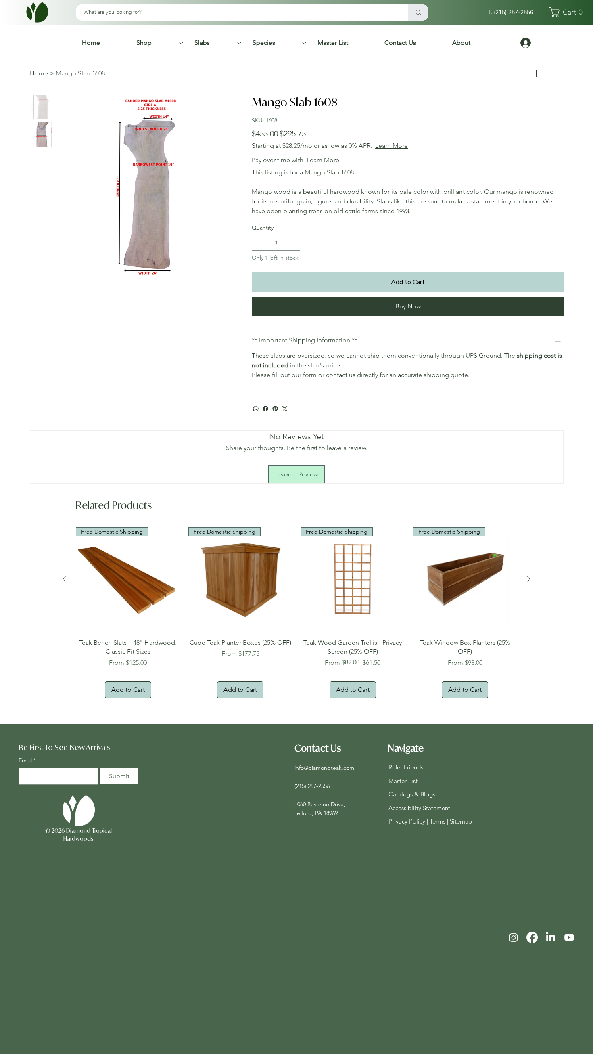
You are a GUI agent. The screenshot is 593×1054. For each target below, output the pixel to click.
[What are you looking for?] (418, 12)
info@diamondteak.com (324, 767)
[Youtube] (569, 937)
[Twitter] (285, 408)
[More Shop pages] (181, 43)
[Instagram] (513, 937)
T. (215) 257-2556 (510, 12)
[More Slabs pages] (239, 43)
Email (27, 760)
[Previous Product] (64, 579)
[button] (568, 12)
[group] (296, 613)
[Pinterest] (275, 408)
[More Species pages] (304, 43)
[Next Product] (529, 579)
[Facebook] (265, 408)
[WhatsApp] (256, 408)
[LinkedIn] (550, 937)
